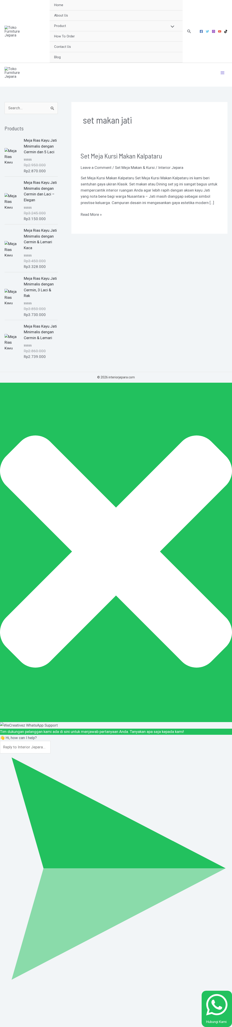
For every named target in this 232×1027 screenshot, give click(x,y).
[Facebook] (201, 31)
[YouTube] (219, 31)
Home (58, 5)
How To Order (64, 36)
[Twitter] (207, 31)
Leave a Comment (96, 167)
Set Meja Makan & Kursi (135, 167)
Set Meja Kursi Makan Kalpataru (121, 156)
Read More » (91, 214)
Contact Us (62, 47)
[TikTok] (225, 31)
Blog (57, 57)
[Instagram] (213, 31)
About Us (61, 15)
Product (60, 26)
